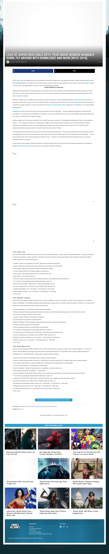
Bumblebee (16, 111)
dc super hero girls (30, 406)
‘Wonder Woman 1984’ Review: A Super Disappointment (85, 512)
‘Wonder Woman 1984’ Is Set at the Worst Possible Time (19, 483)
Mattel (87, 80)
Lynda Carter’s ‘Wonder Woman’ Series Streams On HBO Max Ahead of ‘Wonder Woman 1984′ (19, 513)
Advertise (31, 527)
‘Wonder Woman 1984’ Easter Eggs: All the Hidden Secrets (53, 483)
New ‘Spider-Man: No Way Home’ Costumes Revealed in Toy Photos (50, 453)
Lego (42, 91)
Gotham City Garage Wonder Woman (56, 105)
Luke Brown (12, 62)
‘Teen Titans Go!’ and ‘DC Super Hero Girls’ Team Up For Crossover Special (86, 453)
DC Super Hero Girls (20, 80)
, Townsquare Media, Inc (26, 538)
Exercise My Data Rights (35, 532)
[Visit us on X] (67, 527)
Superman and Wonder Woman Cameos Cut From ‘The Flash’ (20, 453)
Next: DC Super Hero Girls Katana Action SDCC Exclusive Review (53, 400)
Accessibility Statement (35, 528)
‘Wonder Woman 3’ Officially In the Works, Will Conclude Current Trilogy (86, 483)
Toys (22, 409)
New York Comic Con (25, 146)
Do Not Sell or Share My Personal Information (40, 534)
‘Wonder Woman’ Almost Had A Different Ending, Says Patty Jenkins (52, 512)
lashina (38, 406)
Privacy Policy (32, 530)
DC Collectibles (77, 105)
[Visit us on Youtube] (61, 527)
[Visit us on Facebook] (64, 527)
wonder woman (53, 406)
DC (20, 409)
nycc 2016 (45, 406)
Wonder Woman (78, 100)
